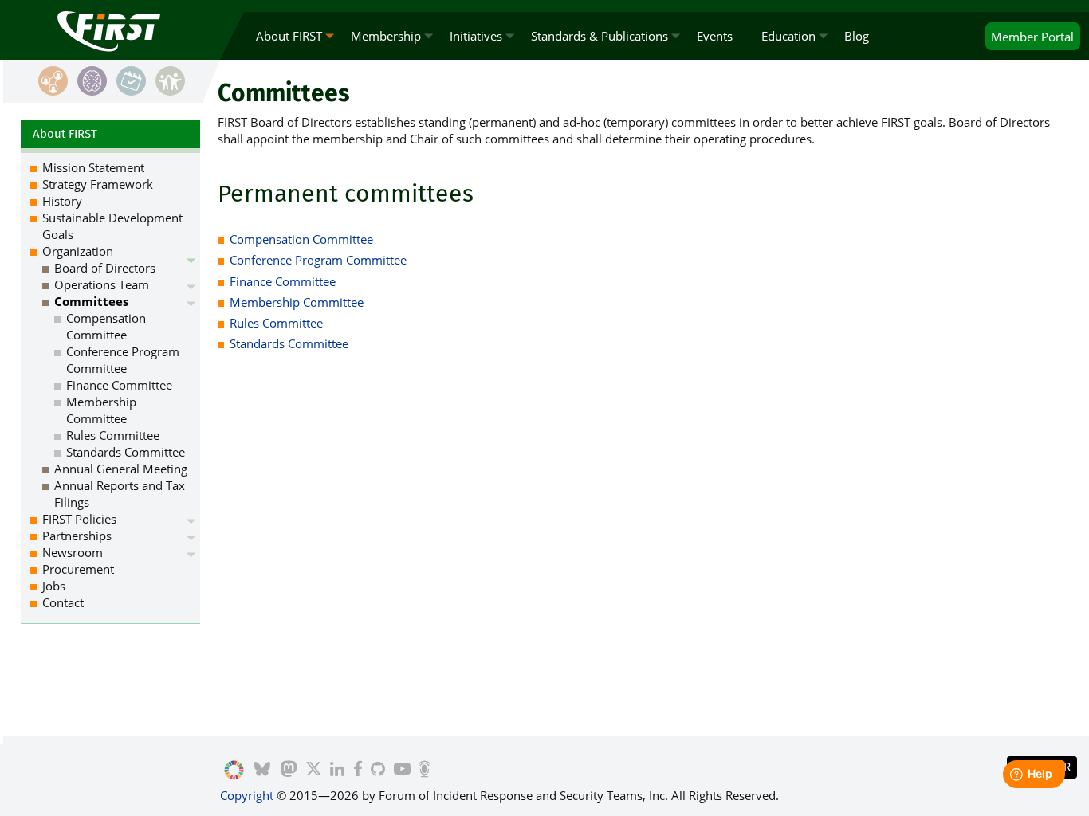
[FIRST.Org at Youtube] (402, 770)
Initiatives (476, 36)
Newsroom (72, 552)
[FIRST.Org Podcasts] (424, 770)
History (62, 201)
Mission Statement (93, 167)
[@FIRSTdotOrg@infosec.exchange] (288, 770)
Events (715, 36)
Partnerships (77, 535)
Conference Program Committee (318, 260)
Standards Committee (289, 343)
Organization (77, 251)
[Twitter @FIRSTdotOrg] (313, 770)
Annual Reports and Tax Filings (119, 493)
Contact (63, 602)
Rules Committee (276, 323)
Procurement (78, 569)
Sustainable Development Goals (112, 226)
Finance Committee (283, 281)
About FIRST (289, 36)
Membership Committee (297, 302)
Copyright (246, 795)
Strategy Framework (97, 184)
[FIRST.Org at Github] (377, 770)
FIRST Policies (79, 519)
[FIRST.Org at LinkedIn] (337, 770)
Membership (386, 36)
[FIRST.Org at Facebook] (358, 770)
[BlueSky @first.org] (262, 770)
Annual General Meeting (120, 469)
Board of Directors (104, 268)
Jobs (53, 586)
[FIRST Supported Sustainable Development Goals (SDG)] (234, 770)
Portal (1032, 37)
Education (788, 36)
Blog (856, 36)
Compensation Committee (301, 239)
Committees (91, 301)
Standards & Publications (599, 36)
